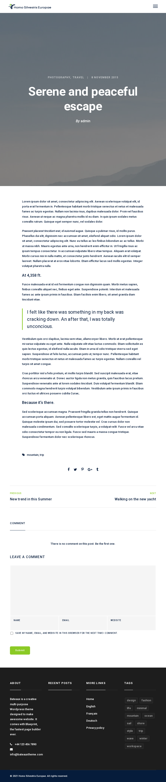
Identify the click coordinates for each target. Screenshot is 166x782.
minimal (142, 708)
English (90, 706)
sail (129, 723)
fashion (146, 700)
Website (116, 620)
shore (141, 723)
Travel (78, 77)
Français (91, 713)
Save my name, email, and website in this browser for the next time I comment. (66, 633)
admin (85, 121)
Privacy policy (95, 727)
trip (42, 454)
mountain (32, 454)
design (131, 700)
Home (90, 699)
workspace (134, 746)
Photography (59, 77)
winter (143, 738)
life (129, 708)
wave (130, 738)
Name (17, 620)
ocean (148, 715)
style (130, 730)
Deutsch (91, 720)
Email (65, 620)
